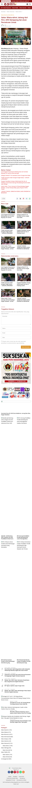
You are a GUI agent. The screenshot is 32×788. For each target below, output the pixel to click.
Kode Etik (21, 776)
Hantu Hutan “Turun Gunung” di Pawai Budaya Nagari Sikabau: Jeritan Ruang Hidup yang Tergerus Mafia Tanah (15, 188)
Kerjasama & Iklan (21, 780)
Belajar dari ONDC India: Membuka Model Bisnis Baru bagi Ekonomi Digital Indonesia (17, 680)
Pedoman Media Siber (12, 778)
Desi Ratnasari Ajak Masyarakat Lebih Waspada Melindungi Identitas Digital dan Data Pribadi (17, 669)
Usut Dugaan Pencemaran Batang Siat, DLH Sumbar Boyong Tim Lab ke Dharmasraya (14, 172)
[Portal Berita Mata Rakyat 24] (10, 4)
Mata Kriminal (6, 756)
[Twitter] (12, 772)
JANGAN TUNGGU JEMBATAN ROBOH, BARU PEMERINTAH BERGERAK (15, 192)
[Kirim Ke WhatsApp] (30, 198)
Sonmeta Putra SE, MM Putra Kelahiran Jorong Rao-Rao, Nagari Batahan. (15, 414)
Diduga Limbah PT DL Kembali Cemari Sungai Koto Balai (16, 175)
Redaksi (15, 776)
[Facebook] (9, 772)
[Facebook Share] (17, 198)
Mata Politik (4, 752)
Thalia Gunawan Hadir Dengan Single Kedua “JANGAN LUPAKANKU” (15, 178)
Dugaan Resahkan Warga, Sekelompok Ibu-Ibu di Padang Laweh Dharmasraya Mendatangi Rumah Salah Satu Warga (15, 183)
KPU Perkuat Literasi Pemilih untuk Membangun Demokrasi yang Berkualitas (8, 661)
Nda (5, 25)
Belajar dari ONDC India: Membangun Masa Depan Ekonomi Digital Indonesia (18, 691)
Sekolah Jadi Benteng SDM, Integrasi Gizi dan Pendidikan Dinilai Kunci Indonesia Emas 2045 (7, 537)
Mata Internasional (6, 736)
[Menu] (2, 4)
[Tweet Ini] (20, 198)
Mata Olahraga (5, 747)
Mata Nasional (5, 743)
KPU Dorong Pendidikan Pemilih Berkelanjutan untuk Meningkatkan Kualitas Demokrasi (23, 537)
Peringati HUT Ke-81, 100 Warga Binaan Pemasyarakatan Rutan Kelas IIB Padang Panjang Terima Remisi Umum (20, 703)
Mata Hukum (6, 754)
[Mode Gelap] (27, 4)
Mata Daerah (4, 15)
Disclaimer (22, 778)
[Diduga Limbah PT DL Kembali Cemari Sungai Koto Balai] (24, 209)
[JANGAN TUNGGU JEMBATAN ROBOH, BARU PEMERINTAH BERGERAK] (24, 240)
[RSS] (23, 772)
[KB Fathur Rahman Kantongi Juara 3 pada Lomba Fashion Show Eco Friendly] (16, 708)
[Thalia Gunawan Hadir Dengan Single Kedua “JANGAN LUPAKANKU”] (8, 225)
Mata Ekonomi (5, 734)
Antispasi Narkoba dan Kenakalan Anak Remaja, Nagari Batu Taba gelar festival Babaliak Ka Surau (20, 721)
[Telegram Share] (26, 198)
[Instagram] (17, 772)
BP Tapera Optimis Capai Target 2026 (14, 685)
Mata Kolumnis (5, 741)
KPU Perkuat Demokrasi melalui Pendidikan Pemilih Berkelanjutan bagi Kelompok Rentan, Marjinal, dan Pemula (23, 661)
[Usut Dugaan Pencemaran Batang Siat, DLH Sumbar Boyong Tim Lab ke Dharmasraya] (8, 209)
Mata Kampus (4, 739)
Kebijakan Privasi (10, 780)
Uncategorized (4, 759)
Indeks (9, 776)
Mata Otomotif (6, 750)
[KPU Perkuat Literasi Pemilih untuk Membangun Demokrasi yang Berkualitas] (8, 599)
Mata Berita (11, 15)
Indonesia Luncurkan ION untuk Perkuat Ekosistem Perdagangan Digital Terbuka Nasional (18, 675)
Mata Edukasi (4, 732)
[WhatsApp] (20, 772)
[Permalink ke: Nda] (2, 25)
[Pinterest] (15, 772)
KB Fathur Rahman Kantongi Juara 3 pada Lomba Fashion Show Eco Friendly (20, 712)
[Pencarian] (30, 4)
